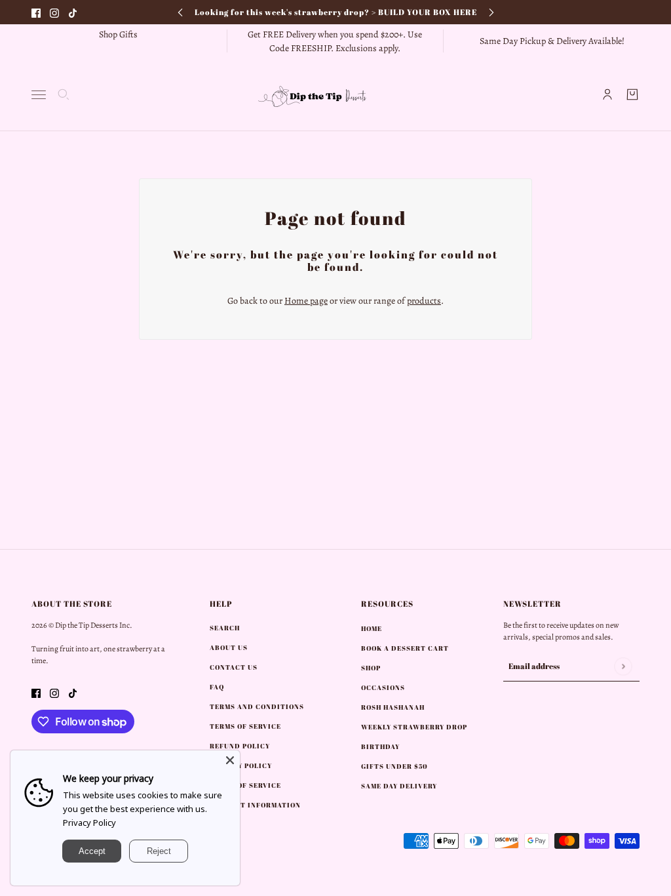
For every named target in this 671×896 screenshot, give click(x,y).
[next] (491, 12)
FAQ (217, 686)
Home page (306, 301)
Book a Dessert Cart (405, 648)
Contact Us (234, 667)
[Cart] (632, 94)
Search (225, 627)
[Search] (63, 94)
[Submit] (623, 666)
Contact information (255, 804)
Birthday (380, 746)
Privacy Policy (89, 822)
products (424, 301)
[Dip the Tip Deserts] (335, 94)
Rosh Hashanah (393, 707)
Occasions (383, 687)
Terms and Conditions (257, 706)
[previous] (180, 12)
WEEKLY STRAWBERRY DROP (414, 726)
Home (371, 628)
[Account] (607, 94)
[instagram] (54, 12)
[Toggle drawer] (38, 95)
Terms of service (245, 785)
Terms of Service (245, 726)
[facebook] (36, 12)
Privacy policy (241, 765)
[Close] (230, 760)
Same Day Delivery (399, 785)
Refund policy (240, 745)
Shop (371, 667)
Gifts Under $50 (394, 766)
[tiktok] (73, 12)
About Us (229, 647)
